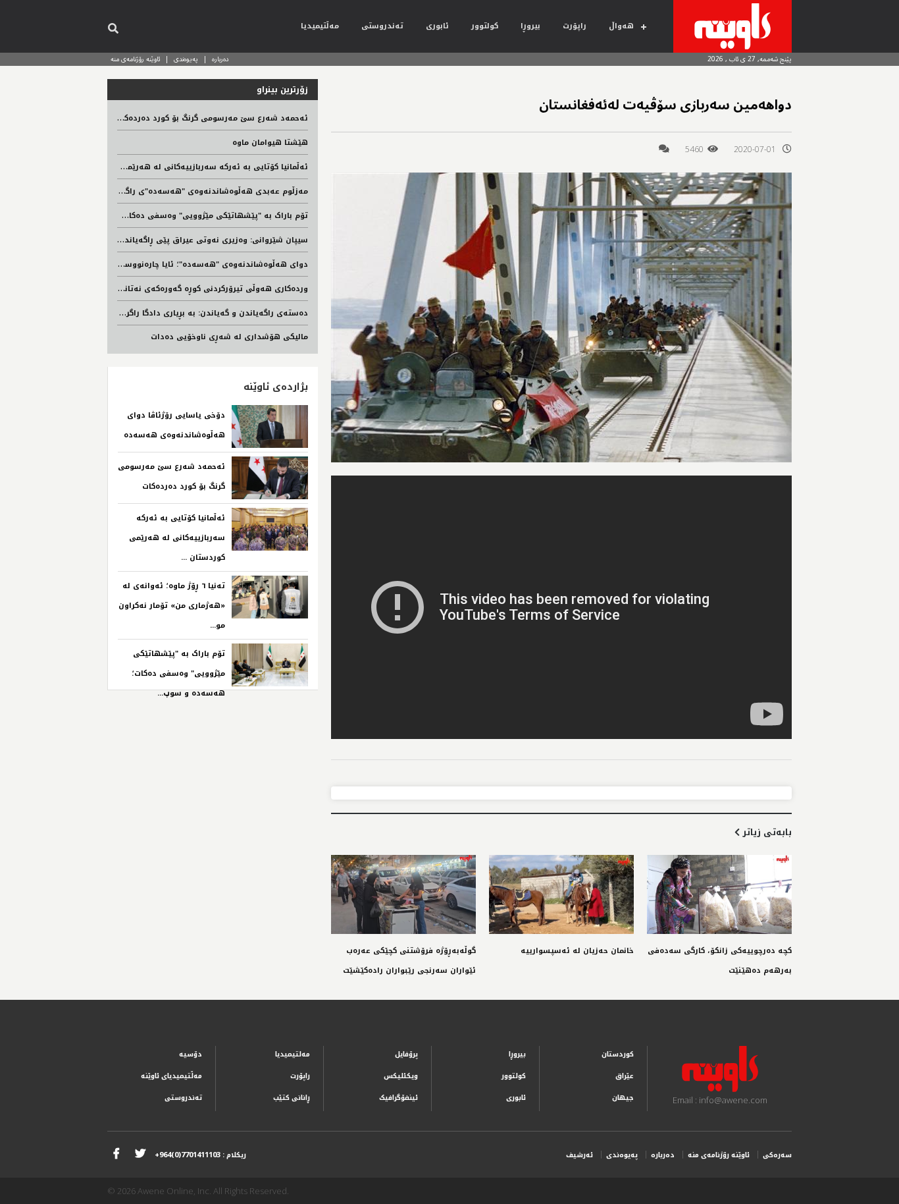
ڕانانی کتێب (291, 1097)
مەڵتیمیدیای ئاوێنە (171, 1076)
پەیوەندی (186, 59)
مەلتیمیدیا (292, 1054)
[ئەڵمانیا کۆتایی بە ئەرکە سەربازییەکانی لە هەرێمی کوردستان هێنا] (270, 529)
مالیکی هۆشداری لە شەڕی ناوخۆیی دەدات (229, 337)
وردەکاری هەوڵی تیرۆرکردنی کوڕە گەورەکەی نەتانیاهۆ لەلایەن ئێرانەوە (176, 289)
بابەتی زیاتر (766, 832)
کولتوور (484, 26)
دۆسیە (190, 1054)
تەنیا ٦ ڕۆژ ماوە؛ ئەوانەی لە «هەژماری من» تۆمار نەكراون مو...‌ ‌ (171, 605)
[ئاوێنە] (732, 26)
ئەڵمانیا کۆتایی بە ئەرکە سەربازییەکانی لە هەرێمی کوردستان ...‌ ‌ (177, 537)
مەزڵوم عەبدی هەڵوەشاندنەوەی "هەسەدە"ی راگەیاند (207, 191)
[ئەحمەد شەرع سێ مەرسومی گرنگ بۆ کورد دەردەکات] (270, 477)
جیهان (623, 1097)
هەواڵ (621, 26)
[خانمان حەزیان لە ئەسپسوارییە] (561, 894)
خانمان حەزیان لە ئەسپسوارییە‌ (577, 951)
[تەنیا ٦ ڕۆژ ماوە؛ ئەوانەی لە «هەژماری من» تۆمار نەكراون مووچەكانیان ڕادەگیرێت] (270, 597)
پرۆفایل (406, 1054)
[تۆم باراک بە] (270, 664)
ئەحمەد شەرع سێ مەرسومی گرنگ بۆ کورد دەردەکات (211, 118)
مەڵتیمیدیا (320, 26)
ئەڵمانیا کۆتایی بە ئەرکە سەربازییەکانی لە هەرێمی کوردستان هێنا (186, 167)
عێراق (624, 1076)
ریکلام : (200, 1155)
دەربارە (220, 59)
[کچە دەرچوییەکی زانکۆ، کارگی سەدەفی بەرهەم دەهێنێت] (719, 894)
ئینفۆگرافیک (398, 1097)
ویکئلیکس (401, 1076)
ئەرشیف (579, 1155)
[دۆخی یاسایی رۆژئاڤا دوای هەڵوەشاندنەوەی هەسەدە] (270, 426)
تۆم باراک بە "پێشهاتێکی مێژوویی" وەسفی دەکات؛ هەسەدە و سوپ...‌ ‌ (178, 673)
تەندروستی (382, 26)
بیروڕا (530, 26)
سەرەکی (777, 1155)
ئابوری (437, 26)
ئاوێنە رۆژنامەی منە (135, 59)
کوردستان (618, 1054)
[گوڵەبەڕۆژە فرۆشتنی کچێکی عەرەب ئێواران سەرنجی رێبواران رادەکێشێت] (403, 894)
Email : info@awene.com (720, 1100)
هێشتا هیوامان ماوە (270, 143)
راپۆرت (574, 26)
